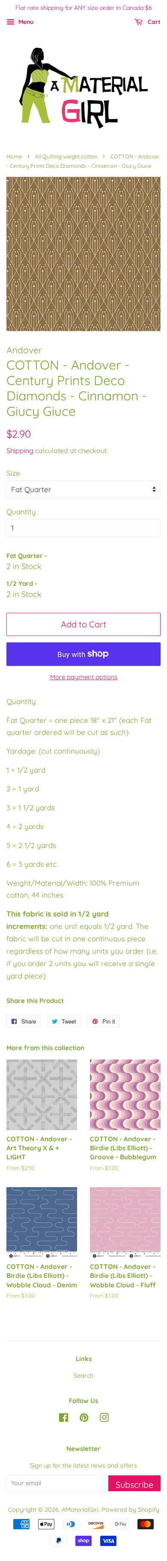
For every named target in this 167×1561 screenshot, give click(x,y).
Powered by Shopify (130, 1509)
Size (13, 473)
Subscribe (134, 1484)
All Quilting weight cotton (66, 156)
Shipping (19, 450)
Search (83, 1375)
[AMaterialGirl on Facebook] (64, 1419)
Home (14, 156)
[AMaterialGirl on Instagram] (104, 1419)
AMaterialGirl (80, 1509)
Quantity (21, 511)
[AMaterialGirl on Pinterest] (84, 1419)
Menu (25, 22)
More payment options (83, 677)
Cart (153, 22)
